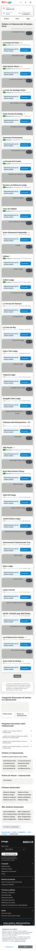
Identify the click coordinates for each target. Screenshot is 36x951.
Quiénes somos (5, 866)
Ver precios (24, 50)
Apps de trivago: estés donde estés (11, 882)
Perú (29, 832)
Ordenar (6, 18)
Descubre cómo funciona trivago (10, 915)
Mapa (28, 18)
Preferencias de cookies (8, 902)
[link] (20, 2)
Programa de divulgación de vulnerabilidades (14, 905)
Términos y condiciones (8, 892)
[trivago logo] (7, 2)
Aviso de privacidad (7, 897)
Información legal (6, 895)
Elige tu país (4, 846)
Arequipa (4, 834)
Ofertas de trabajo (6, 869)
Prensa (3, 874)
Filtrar (17, 18)
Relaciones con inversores (8, 871)
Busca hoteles (6, 832)
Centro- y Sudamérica (19, 832)
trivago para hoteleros (7, 884)
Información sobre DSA (8, 900)
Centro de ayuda (6, 913)
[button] (17, 8)
